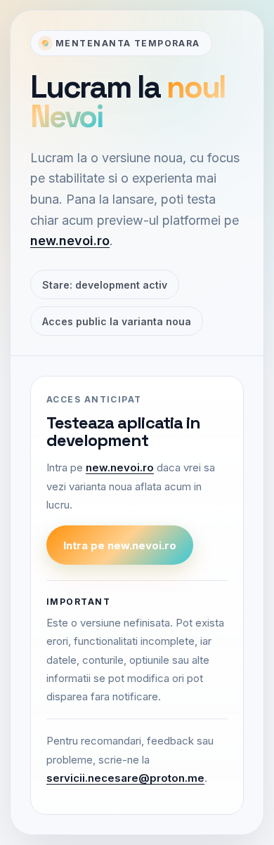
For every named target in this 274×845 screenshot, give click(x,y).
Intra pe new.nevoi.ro (119, 545)
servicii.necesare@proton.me (125, 778)
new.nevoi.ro (70, 240)
